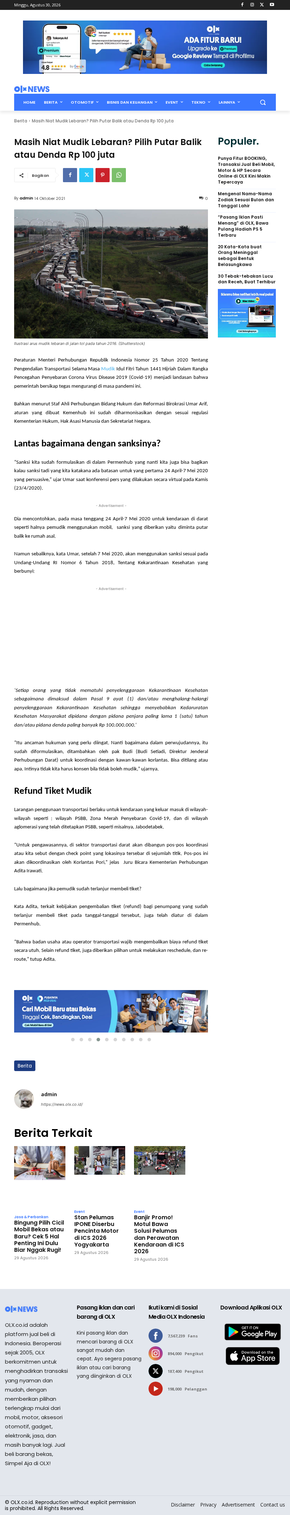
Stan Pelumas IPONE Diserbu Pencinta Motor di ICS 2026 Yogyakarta (96, 1231)
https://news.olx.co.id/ (62, 1104)
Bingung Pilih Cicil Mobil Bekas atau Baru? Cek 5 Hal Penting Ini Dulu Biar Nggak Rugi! (39, 1236)
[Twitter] (262, 5)
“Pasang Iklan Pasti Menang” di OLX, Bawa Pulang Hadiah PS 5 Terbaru (243, 226)
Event (79, 1212)
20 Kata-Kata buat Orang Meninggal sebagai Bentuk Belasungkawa (240, 255)
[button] (262, 102)
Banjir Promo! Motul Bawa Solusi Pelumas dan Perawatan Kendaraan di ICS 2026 (159, 1234)
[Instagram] (252, 5)
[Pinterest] (102, 175)
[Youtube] (272, 5)
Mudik (108, 369)
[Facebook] (242, 5)
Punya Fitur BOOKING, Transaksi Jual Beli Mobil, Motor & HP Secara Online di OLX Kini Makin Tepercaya (246, 170)
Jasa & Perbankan (31, 1217)
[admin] (24, 1099)
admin (26, 198)
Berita (20, 121)
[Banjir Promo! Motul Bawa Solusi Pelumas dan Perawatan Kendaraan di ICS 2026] (159, 1175)
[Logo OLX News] (32, 89)
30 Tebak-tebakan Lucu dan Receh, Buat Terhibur (247, 279)
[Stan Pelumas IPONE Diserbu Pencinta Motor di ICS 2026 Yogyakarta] (100, 1175)
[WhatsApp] (119, 175)
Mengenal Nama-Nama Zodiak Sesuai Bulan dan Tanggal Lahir (246, 200)
